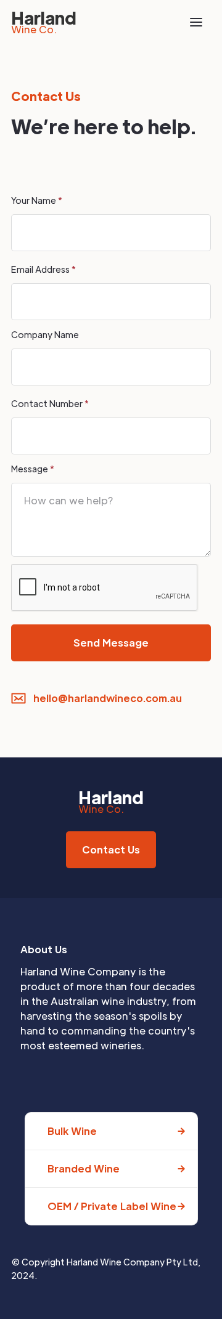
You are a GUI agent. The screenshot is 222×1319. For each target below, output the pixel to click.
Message (32, 468)
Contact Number (50, 403)
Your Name (36, 200)
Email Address (43, 269)
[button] (196, 22)
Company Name (45, 334)
